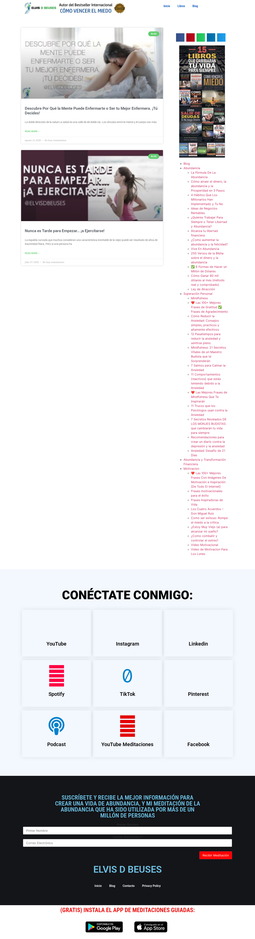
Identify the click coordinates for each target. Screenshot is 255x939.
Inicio (167, 6)
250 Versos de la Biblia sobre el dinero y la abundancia (207, 257)
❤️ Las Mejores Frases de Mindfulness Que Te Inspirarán (209, 396)
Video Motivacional (204, 545)
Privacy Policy (151, 886)
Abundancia (192, 168)
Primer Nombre (127, 824)
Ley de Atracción (203, 289)
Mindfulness (199, 298)
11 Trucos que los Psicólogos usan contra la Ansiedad (209, 410)
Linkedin (198, 644)
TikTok (127, 694)
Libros (181, 6)
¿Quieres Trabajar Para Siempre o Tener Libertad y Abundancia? (209, 221)
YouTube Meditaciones (127, 744)
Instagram (127, 644)
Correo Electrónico (127, 836)
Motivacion (191, 468)
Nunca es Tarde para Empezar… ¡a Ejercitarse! (65, 231)
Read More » (32, 131)
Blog (195, 6)
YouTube (56, 644)
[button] (180, 37)
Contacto (129, 886)
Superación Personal (198, 293)
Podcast (56, 744)
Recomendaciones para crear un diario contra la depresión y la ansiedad (208, 441)
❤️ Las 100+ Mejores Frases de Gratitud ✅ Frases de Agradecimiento (209, 307)
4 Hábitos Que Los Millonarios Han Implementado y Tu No (207, 199)
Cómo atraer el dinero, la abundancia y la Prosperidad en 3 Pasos (208, 186)
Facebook (198, 744)
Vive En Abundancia (205, 249)
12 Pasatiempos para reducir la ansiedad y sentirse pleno (205, 338)
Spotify (56, 694)
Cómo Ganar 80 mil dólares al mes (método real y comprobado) (208, 280)
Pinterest (198, 694)
